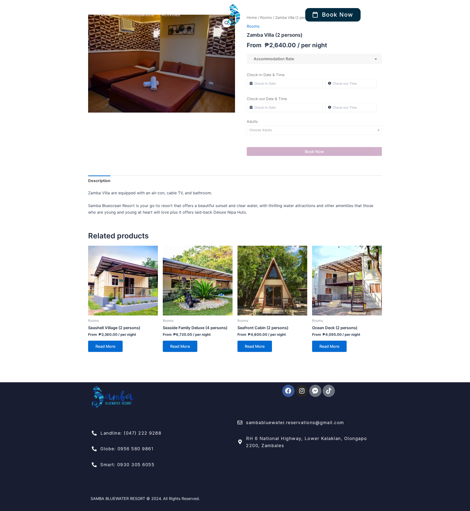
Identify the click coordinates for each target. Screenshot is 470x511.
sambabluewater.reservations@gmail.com (295, 422)
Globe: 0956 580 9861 (126, 448)
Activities (170, 14)
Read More (105, 346)
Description (99, 180)
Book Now (314, 151)
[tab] (99, 180)
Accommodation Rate (273, 58)
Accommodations (136, 14)
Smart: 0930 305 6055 (127, 464)
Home (105, 14)
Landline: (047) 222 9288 (130, 433)
